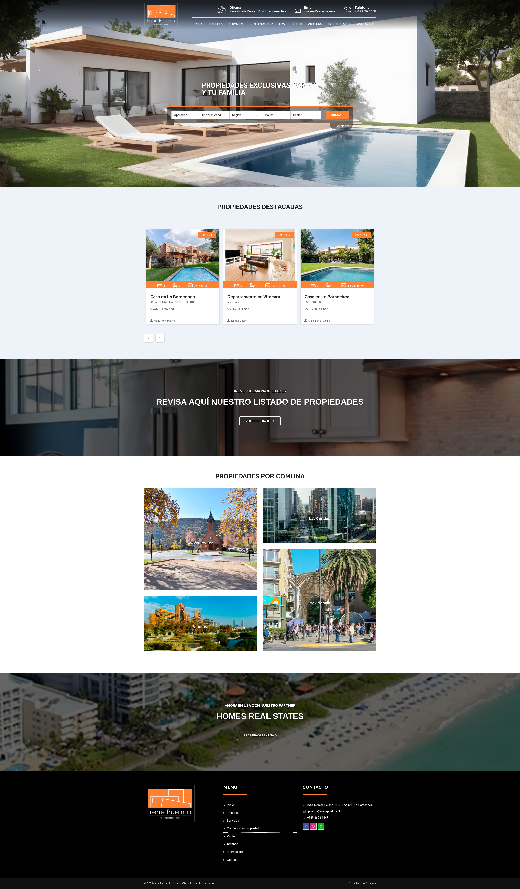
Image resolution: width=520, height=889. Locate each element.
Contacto (365, 24)
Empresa (216, 24)
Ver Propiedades (258, 421)
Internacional (339, 24)
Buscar (337, 115)
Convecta (371, 883)
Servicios (236, 24)
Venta (297, 24)
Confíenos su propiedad (268, 24)
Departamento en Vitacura (254, 296)
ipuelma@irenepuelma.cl (324, 811)
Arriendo (315, 24)
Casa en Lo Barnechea (172, 296)
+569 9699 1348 (317, 818)
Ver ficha (182, 259)
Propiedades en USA (259, 735)
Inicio (199, 24)
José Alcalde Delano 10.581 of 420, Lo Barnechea (339, 805)
